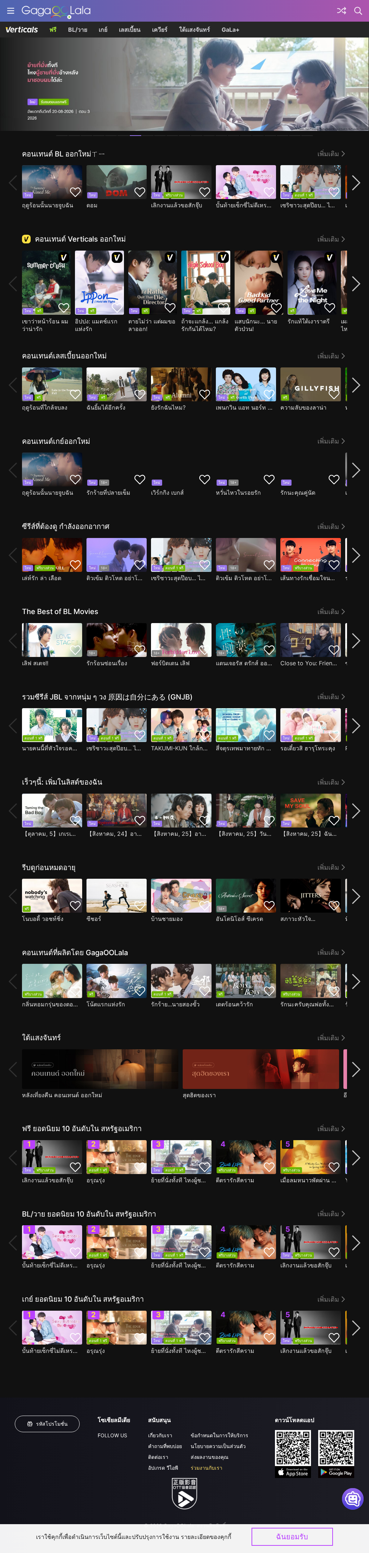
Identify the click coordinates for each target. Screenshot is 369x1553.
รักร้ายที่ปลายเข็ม (108, 492)
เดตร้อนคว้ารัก (234, 1004)
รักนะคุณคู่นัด (297, 492)
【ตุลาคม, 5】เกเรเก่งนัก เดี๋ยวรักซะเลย (50, 833)
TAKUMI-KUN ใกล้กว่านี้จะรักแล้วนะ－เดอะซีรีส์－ (179, 748)
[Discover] (341, 10)
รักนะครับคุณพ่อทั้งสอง (308, 1004)
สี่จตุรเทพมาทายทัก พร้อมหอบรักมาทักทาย (244, 748)
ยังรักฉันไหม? (168, 407)
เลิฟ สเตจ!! (35, 663)
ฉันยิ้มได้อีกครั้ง (105, 407)
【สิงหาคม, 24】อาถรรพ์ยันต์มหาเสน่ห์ (114, 833)
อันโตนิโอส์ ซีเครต (239, 918)
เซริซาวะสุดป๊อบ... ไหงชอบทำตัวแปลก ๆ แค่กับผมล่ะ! (308, 205)
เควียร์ (160, 29)
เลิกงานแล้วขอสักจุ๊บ (176, 205)
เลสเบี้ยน (130, 29)
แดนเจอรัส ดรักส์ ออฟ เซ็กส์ (244, 663)
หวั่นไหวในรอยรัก (238, 492)
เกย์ (103, 29)
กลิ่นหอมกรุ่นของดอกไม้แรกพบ (50, 1004)
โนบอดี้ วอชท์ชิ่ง (42, 918)
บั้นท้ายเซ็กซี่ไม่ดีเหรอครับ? (244, 205)
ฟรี (53, 29)
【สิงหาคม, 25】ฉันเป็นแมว (308, 833)
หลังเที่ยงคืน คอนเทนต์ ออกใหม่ (62, 1095)
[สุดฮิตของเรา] (261, 1069)
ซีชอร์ (93, 918)
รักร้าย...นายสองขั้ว (175, 1004)
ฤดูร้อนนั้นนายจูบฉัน (47, 205)
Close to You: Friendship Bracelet (308, 663)
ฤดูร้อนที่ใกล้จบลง (44, 407)
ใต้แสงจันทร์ (194, 29)
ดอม (92, 205)
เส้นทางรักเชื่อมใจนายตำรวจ (308, 578)
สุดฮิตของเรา (199, 1095)
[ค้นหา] (358, 11)
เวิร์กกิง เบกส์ (167, 492)
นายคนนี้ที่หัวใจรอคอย (50, 748)
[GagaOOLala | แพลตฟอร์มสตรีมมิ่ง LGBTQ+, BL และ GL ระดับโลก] (56, 11)
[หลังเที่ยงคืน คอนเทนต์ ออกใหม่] (100, 1069)
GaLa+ (231, 29)
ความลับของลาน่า (303, 407)
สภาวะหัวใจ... (297, 918)
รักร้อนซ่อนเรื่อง (106, 663)
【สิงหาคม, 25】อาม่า (179, 833)
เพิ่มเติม (328, 154)
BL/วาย (77, 29)
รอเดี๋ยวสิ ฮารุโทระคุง (307, 748)
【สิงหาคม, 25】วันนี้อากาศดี (244, 833)
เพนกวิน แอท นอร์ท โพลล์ (244, 407)
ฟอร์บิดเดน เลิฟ (170, 663)
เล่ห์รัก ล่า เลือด (41, 578)
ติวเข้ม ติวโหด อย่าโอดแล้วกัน (244, 578)
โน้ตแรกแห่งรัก (105, 1004)
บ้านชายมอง (167, 918)
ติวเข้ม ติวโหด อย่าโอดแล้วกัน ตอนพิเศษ (114, 578)
